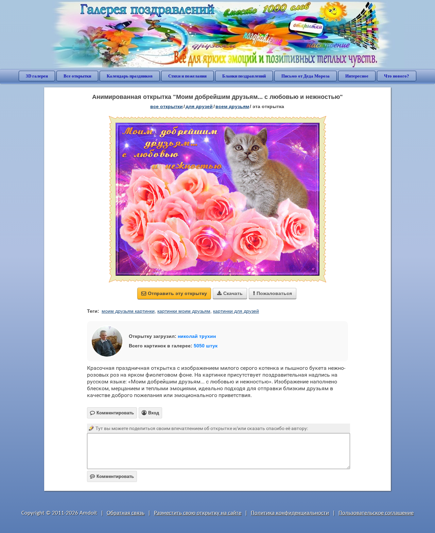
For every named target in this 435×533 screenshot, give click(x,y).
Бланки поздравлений (244, 76)
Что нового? (396, 76)
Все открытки (77, 76)
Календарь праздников (130, 76)
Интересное (356, 76)
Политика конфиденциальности (290, 513)
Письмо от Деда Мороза (305, 76)
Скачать (230, 293)
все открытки (166, 106)
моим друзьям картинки (128, 311)
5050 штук (206, 345)
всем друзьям (232, 106)
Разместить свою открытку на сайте (197, 513)
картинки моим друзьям (183, 311)
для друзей (199, 106)
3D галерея (37, 76)
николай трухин (197, 336)
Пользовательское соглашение (376, 513)
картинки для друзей (236, 311)
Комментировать (112, 476)
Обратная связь (125, 513)
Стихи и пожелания (187, 76)
